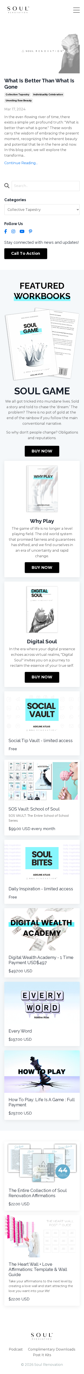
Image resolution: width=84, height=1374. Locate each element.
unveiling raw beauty (19, 100)
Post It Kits (42, 1355)
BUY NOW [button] (42, 451)
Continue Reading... (21, 163)
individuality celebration (48, 94)
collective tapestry (17, 94)
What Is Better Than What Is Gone (39, 84)
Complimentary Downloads (51, 1349)
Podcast (16, 1349)
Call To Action (25, 253)
